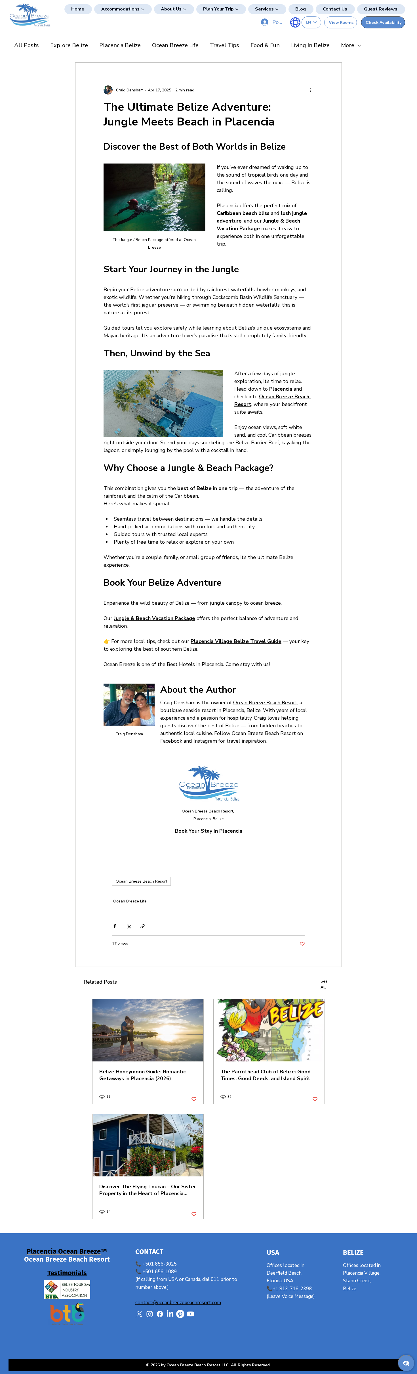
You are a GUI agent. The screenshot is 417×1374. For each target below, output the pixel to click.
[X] (139, 1314)
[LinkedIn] (170, 1314)
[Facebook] (160, 1314)
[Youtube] (190, 1314)
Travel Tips (224, 45)
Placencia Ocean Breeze (64, 1251)
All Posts (26, 45)
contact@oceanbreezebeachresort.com (178, 1302)
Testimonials (67, 1273)
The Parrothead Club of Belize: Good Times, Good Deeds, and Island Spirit (265, 1075)
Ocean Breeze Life (175, 45)
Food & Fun (265, 45)
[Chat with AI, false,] (406, 1363)
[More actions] (310, 90)
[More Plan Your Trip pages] (236, 9)
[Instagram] (150, 1314)
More (347, 45)
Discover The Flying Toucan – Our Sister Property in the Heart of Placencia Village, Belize (147, 1190)
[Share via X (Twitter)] (128, 926)
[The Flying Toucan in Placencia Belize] (147, 1145)
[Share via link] (142, 926)
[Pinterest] (180, 1314)
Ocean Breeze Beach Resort (141, 881)
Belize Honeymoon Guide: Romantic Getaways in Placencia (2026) (142, 1075)
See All (324, 984)
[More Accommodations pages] (142, 9)
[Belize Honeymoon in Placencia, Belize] (147, 1030)
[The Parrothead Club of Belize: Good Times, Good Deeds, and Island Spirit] (269, 1030)
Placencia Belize (120, 45)
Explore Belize (69, 45)
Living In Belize (310, 45)
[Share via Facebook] (114, 926)
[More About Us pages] (184, 9)
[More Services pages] (276, 9)
